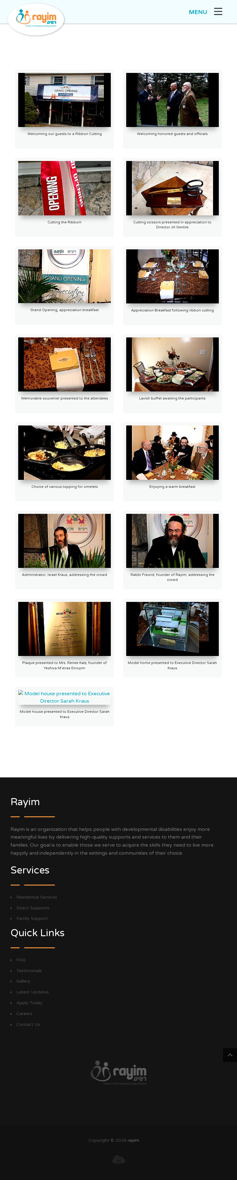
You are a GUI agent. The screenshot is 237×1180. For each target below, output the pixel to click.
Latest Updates (32, 992)
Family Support (32, 918)
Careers (24, 1013)
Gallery (23, 981)
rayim (133, 1140)
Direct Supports (32, 908)
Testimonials (29, 970)
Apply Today (29, 1002)
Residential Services (36, 897)
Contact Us (28, 1024)
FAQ (21, 960)
